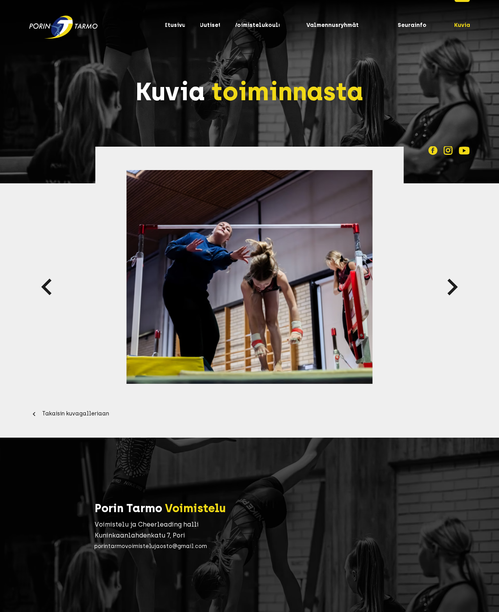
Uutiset (210, 25)
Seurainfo (412, 25)
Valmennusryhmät (332, 25)
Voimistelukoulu (258, 25)
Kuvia (462, 25)
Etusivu (175, 25)
